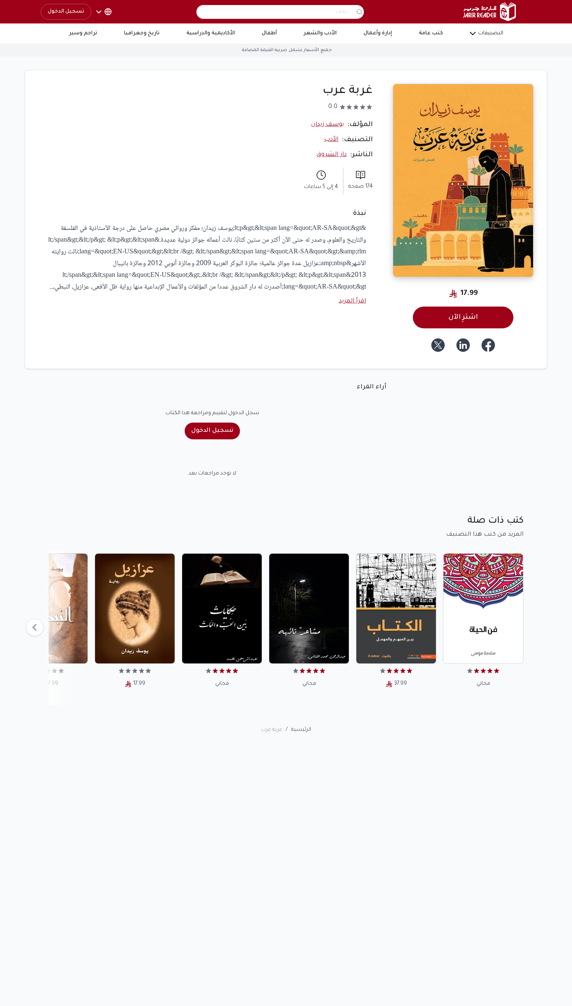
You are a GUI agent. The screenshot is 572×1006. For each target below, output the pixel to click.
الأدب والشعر (320, 33)
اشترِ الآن (463, 317)
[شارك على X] (438, 345)
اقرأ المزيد (352, 301)
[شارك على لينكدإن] (463, 345)
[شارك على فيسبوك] (488, 345)
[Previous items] (35, 627)
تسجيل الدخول (66, 12)
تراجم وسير (83, 33)
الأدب (331, 140)
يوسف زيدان (327, 124)
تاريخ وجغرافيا (142, 33)
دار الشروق (332, 155)
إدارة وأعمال (377, 33)
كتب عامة (431, 33)
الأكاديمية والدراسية (210, 33)
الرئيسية (301, 730)
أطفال (269, 33)
